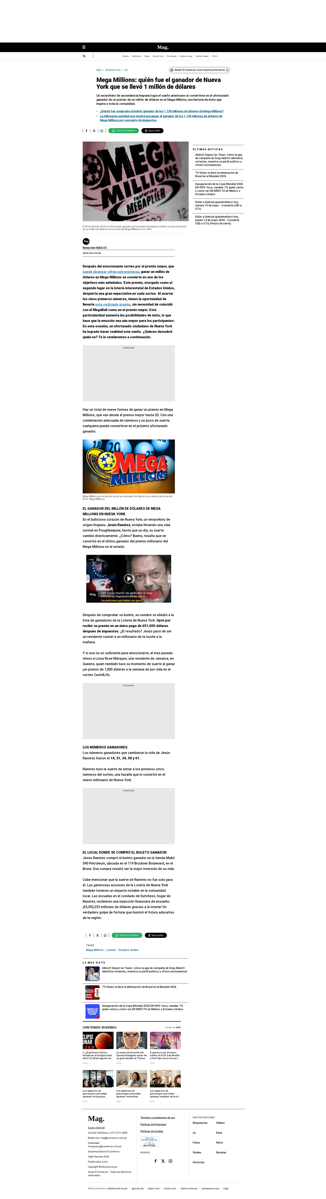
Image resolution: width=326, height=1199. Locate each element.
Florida (125, 56)
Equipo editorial (96, 1128)
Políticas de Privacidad (153, 1124)
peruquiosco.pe (210, 1188)
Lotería (111, 950)
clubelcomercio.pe (117, 1188)
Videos (220, 1122)
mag (225, 1188)
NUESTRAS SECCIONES (204, 1117)
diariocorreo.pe (189, 1188)
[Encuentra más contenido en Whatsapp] (102, 131)
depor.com (154, 1188)
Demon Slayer (202, 56)
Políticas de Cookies (151, 1131)
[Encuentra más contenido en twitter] (94, 131)
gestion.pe (138, 1188)
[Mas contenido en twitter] (163, 1161)
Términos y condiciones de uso (157, 1117)
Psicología (171, 56)
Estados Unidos (129, 950)
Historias (198, 1162)
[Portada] (96, 1124)
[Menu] (85, 47)
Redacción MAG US (95, 247)
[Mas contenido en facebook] (155, 1161)
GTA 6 (214, 56)
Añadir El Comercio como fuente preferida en (200, 70)
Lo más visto (94, 962)
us (194, 1132)
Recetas (221, 1152)
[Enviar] (84, 56)
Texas (146, 56)
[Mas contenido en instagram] (170, 1161)
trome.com (170, 1188)
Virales (197, 1152)
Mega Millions (95, 950)
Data (219, 1132)
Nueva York (158, 56)
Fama (196, 1142)
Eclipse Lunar (186, 56)
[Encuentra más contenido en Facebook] (86, 131)
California (136, 56)
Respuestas (200, 1122)
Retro (219, 1142)
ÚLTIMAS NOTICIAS (208, 149)
